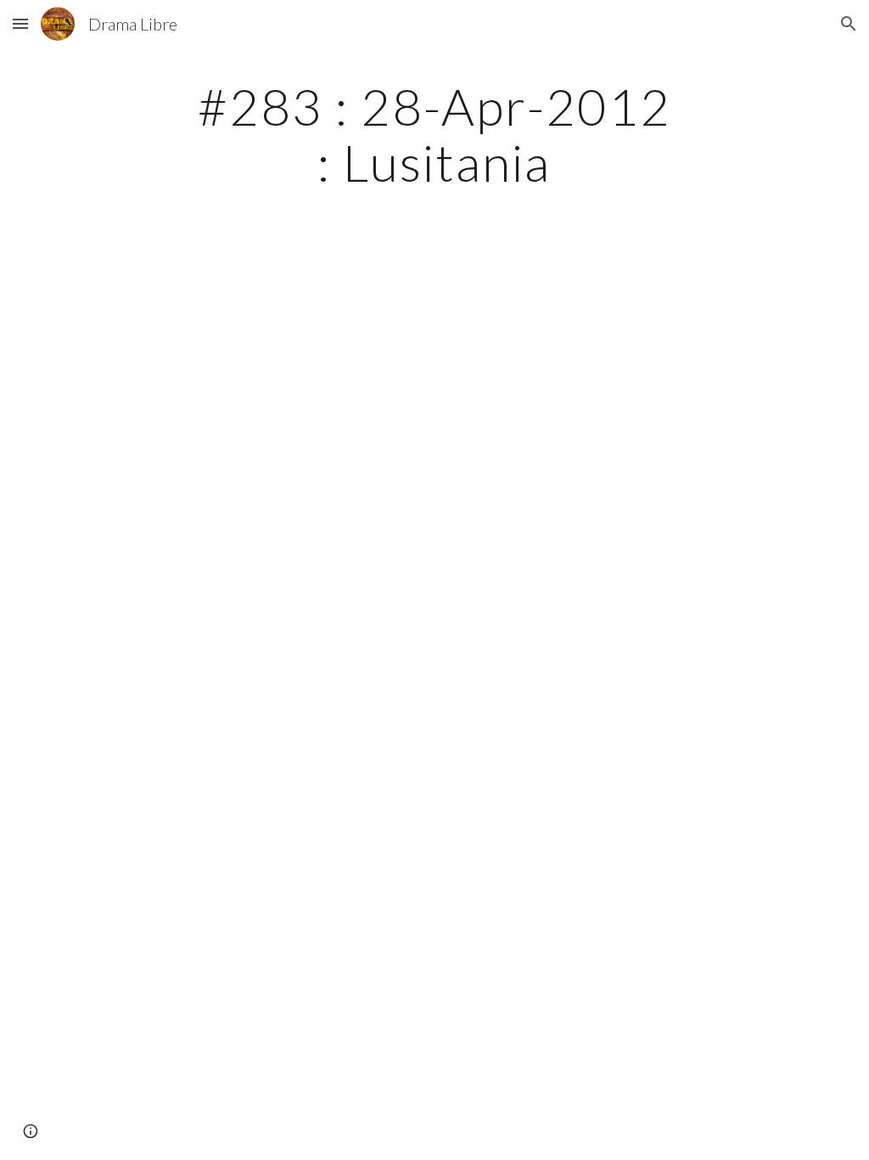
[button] (20, 23)
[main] (434, 134)
